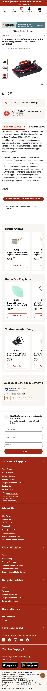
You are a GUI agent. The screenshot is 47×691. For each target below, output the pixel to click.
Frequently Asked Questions (13, 483)
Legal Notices (7, 676)
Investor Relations (9, 519)
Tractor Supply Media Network (14, 572)
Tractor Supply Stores (11, 536)
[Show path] (10, 31)
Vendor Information (10, 569)
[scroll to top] (42, 675)
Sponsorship (7, 559)
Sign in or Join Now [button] (18, 115)
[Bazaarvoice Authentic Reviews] (15, 389)
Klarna (4, 620)
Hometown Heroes (9, 594)
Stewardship (7, 523)
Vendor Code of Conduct (10, 684)
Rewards (5, 591)
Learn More (22, 4)
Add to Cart (17, 265)
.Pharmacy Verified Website (13, 540)
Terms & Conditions (10, 601)
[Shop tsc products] (23, 25)
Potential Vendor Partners (12, 565)
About (4, 588)
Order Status (7, 469)
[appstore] (10, 665)
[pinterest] (9, 640)
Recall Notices (7, 489)
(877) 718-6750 (12, 494)
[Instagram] (15, 640)
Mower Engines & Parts (23, 31)
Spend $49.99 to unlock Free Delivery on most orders (23, 1)
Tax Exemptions (8, 479)
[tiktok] (27, 640)
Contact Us (6, 486)
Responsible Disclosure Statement (14, 678)
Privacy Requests (8, 686)
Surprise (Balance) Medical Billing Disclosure (17, 680)
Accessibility (17, 676)
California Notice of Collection (31, 684)
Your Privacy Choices (20, 672)
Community (6, 526)
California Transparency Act (28, 674)
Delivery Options (8, 476)
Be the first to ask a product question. (23, 199)
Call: (4, 493)
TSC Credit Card (8, 617)
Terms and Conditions (9, 674)
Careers (5, 555)
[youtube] (21, 640)
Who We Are (6, 516)
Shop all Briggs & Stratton (11, 35)
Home (4, 31)
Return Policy (7, 473)
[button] (28, 4)
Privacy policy (6, 672)
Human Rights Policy (29, 682)
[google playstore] (30, 665)
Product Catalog (8, 533)
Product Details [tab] (14, 126)
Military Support (8, 530)
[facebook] (3, 640)
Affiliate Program (9, 562)
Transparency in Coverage (11, 682)
